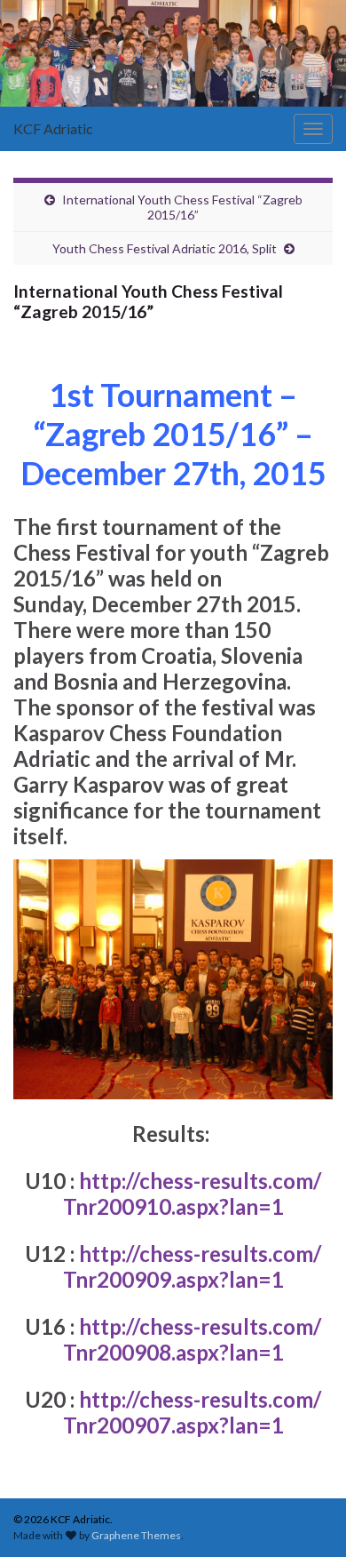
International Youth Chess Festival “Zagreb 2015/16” (182, 207)
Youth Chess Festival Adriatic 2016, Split (164, 248)
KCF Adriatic (53, 128)
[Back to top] (306, 1517)
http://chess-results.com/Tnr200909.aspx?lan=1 (192, 1266)
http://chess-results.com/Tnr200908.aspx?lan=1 (192, 1339)
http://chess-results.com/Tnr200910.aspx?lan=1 (192, 1193)
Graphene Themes (136, 1535)
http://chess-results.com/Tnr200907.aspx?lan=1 (192, 1412)
